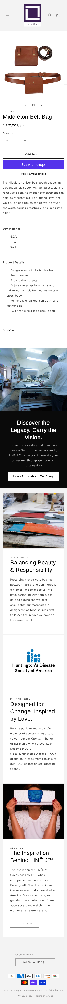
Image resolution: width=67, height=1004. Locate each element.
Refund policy (55, 990)
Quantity (8, 133)
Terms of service (44, 996)
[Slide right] (42, 105)
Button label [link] (24, 923)
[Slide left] (25, 105)
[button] (7, 15)
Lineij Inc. (18, 990)
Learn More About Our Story (33, 476)
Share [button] (10, 330)
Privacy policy (24, 996)
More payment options (33, 173)
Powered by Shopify (34, 990)
